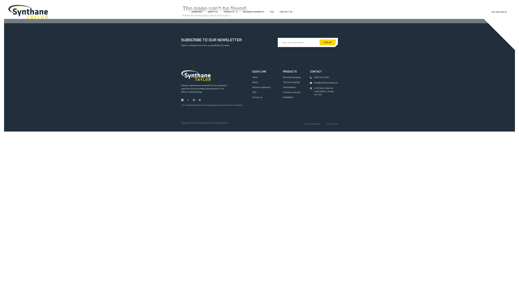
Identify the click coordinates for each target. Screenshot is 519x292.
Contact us (286, 12)
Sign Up (328, 42)
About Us (213, 12)
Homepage (196, 12)
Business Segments (253, 12)
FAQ (272, 12)
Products (229, 12)
